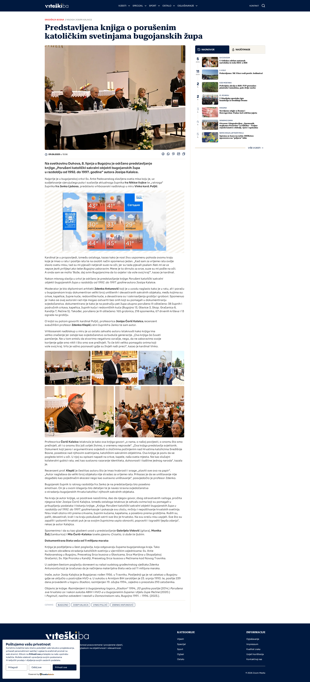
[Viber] (173, 154)
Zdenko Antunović (123, 605)
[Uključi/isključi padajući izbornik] (129, 6)
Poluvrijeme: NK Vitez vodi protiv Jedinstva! (241, 73)
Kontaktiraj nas (254, 659)
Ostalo (166, 5)
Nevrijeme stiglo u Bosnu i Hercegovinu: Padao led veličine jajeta (238, 112)
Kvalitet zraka (253, 649)
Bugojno (63, 605)
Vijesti (122, 5)
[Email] (178, 154)
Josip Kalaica (80, 605)
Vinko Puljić (100, 605)
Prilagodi (13, 667)
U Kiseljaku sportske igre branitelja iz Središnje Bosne (233, 99)
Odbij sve (36, 667)
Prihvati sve (61, 667)
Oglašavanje (185, 5)
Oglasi (180, 654)
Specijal (138, 5)
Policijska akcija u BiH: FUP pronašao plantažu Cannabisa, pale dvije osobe (237, 87)
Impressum (252, 644)
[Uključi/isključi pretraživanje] (263, 6)
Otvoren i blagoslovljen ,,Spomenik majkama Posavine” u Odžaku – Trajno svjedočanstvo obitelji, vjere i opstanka (238, 125)
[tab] (212, 49)
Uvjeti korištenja (255, 654)
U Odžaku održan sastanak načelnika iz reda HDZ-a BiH (233, 62)
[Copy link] (183, 154)
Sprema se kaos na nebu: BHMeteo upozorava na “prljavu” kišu (236, 137)
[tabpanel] (230, 103)
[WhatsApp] (168, 154)
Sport (152, 5)
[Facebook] (163, 154)
